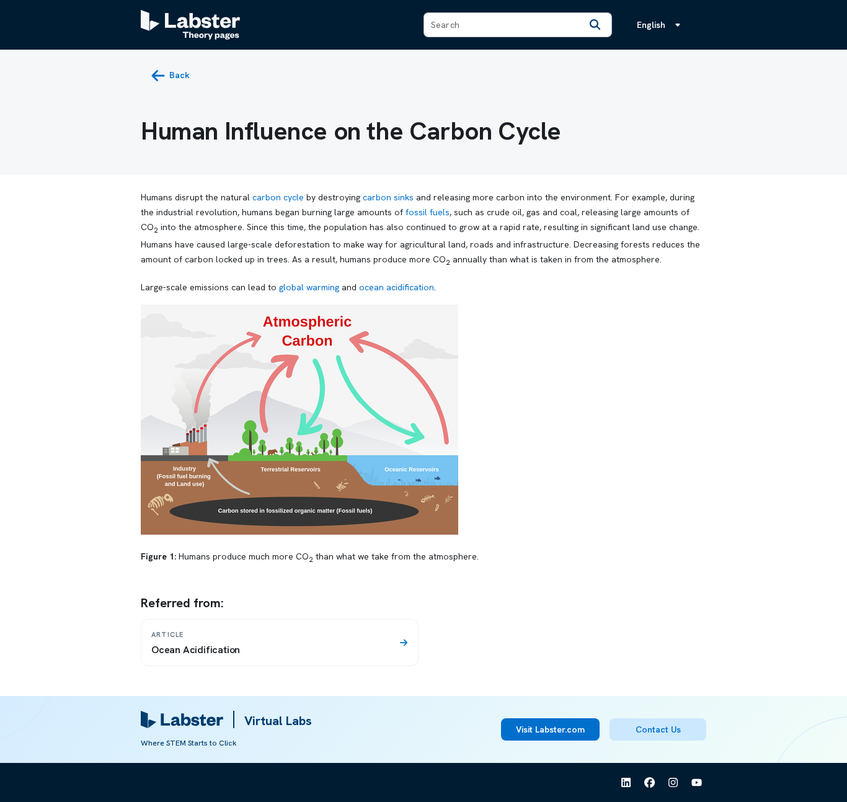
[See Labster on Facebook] (650, 782)
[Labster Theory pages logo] (190, 25)
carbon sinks (388, 197)
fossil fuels (428, 212)
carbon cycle (278, 197)
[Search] (595, 25)
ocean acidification (396, 287)
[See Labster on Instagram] (673, 782)
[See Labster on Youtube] (697, 782)
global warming (309, 287)
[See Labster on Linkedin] (626, 782)
